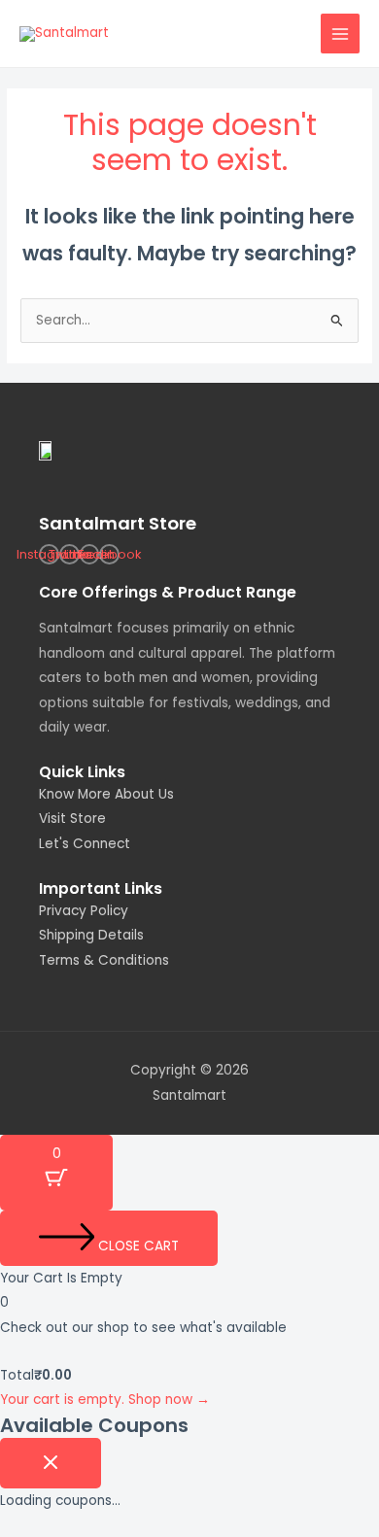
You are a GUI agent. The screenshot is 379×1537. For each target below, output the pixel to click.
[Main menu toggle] (341, 33)
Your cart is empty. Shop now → (105, 1399)
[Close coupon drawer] (50, 1463)
